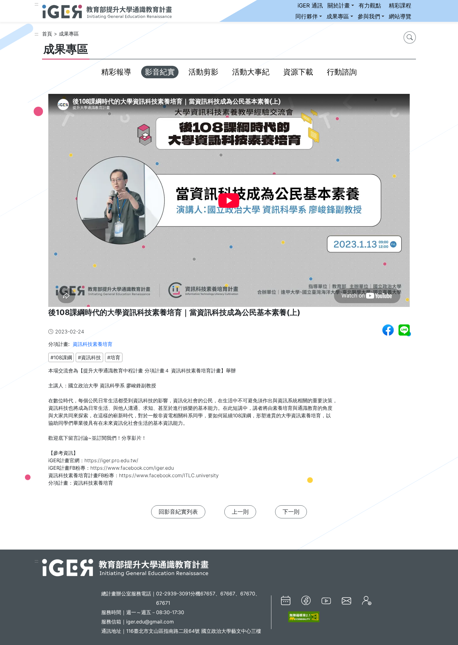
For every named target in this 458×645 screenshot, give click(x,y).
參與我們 (369, 16)
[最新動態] (285, 600)
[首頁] (107, 10)
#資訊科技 (89, 357)
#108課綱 (61, 357)
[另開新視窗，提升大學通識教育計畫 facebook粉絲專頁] (306, 600)
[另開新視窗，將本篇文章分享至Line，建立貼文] (404, 330)
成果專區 (338, 16)
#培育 (113, 357)
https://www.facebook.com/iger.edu (132, 468)
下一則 (291, 511)
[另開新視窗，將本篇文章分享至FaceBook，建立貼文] (388, 330)
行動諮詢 (342, 71)
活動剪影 (203, 71)
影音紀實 (160, 71)
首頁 (47, 33)
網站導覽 (400, 16)
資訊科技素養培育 (92, 344)
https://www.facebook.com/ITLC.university (169, 475)
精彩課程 (400, 5)
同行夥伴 (306, 16)
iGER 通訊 (310, 5)
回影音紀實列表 (178, 511)
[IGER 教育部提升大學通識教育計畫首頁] (125, 567)
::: (36, 4)
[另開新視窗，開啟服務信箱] (346, 600)
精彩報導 (116, 71)
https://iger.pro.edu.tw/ (111, 460)
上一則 (240, 511)
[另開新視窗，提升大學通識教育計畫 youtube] (326, 600)
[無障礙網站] (300, 616)
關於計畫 (338, 5)
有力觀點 (370, 5)
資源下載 (298, 71)
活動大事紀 (251, 71)
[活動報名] (366, 600)
